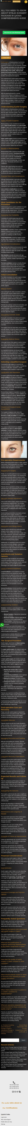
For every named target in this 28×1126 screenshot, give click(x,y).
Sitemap (3, 1124)
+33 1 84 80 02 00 (14, 1086)
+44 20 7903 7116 (14, 1084)
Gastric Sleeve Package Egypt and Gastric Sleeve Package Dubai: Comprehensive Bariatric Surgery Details (14, 1049)
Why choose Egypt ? (6, 1119)
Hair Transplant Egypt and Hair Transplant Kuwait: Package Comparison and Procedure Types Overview (14, 1066)
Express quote (16, 1)
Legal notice (4, 1117)
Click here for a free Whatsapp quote (14, 32)
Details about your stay (6, 1121)
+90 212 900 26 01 (14, 1088)
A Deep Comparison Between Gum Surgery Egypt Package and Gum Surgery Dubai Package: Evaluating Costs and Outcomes (13, 1061)
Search (3, 1037)
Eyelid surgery (4, 62)
